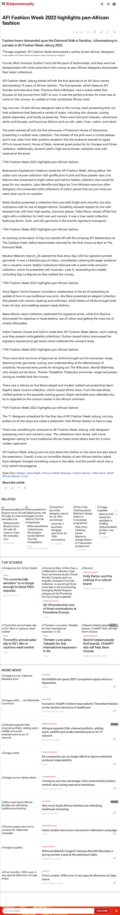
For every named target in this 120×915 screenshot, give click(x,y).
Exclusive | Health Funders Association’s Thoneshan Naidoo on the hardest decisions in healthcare (80, 705)
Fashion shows (81, 473)
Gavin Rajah (34, 473)
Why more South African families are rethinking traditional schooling (72, 807)
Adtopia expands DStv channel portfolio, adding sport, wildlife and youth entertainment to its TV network (72, 732)
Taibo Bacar (99, 473)
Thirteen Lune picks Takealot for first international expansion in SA (60, 645)
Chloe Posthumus (32, 547)
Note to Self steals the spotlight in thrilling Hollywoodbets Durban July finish (108, 524)
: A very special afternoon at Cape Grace (79, 877)
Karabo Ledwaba (90, 588)
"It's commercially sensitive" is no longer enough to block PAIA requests (18, 584)
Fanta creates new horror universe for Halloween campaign (79, 830)
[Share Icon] (114, 686)
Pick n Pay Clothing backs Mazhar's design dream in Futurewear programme (83, 536)
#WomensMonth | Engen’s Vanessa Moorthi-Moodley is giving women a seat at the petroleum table (77, 852)
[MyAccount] (114, 4)
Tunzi (24, 476)
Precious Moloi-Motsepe (56, 473)
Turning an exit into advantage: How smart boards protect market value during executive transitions (78, 782)
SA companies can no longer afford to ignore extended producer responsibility (77, 758)
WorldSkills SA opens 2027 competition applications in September (77, 681)
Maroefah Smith (49, 859)
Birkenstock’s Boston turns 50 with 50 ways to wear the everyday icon (11, 531)
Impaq (44, 813)
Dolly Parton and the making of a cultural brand (97, 580)
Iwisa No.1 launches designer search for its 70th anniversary (59, 531)
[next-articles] (116, 511)
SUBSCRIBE (102, 911)
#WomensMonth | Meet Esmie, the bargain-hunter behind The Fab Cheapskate (36, 534)
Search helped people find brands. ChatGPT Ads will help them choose (98, 645)
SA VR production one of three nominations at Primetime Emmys (59, 608)
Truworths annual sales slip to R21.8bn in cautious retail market (19, 643)
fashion (21, 473)
